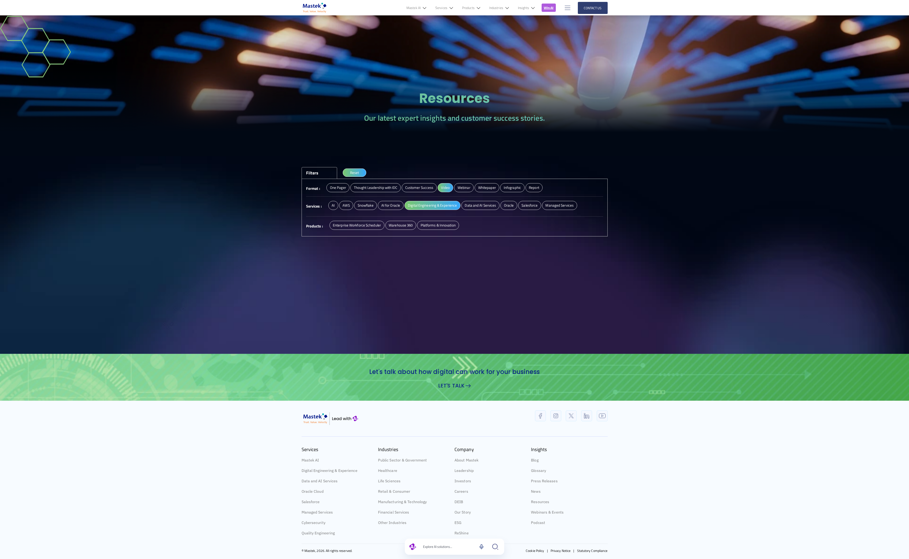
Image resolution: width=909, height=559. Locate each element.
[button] (567, 7)
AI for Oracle (390, 205)
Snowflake (366, 205)
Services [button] (441, 7)
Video (445, 187)
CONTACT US (593, 7)
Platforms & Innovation (438, 225)
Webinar (464, 187)
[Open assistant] (495, 546)
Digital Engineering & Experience (432, 205)
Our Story (462, 524)
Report (534, 187)
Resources (540, 514)
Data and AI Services (480, 205)
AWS (346, 205)
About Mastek (466, 472)
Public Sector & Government (402, 472)
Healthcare (387, 483)
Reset (354, 172)
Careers (461, 503)
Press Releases (544, 493)
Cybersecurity (313, 535)
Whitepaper (487, 187)
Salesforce (529, 205)
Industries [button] (496, 7)
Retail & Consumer (394, 503)
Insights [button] (524, 7)
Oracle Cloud (313, 503)
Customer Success (419, 187)
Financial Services (393, 524)
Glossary (538, 483)
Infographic (512, 187)
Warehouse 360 (401, 225)
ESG (457, 535)
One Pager (338, 187)
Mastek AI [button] (413, 7)
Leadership (464, 483)
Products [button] (468, 7)
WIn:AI (549, 7)
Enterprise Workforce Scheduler (357, 225)
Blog (534, 472)
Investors (462, 493)
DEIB (458, 514)
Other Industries (392, 535)
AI (333, 205)
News (535, 503)
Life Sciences (389, 493)
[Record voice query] (481, 546)
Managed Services (559, 205)
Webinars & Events (547, 524)
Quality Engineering (318, 545)
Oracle (509, 205)
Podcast (538, 535)
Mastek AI (310, 472)
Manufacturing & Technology (402, 514)
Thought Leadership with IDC (375, 187)
